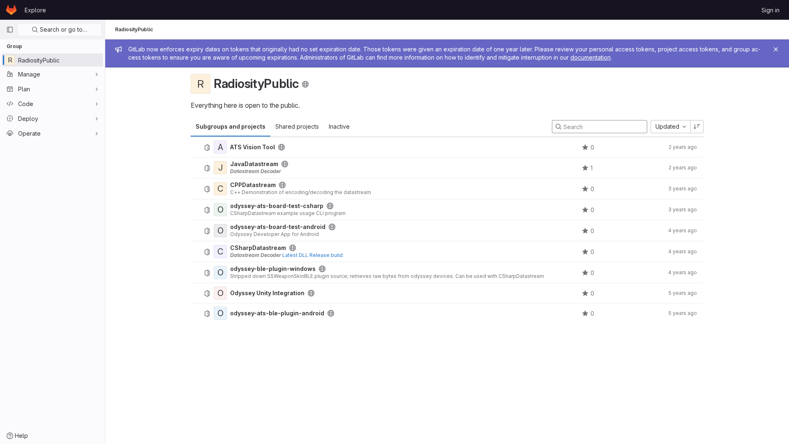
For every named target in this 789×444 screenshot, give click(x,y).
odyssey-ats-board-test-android (277, 227)
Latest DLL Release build (312, 255)
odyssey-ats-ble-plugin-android (277, 313)
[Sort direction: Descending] (697, 126)
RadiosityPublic (134, 29)
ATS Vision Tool (252, 147)
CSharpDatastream (258, 248)
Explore (35, 10)
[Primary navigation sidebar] (9, 29)
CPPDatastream (253, 185)
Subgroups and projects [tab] (230, 126)
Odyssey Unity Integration (267, 293)
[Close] (776, 49)
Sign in (770, 10)
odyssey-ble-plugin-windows (273, 269)
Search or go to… (62, 29)
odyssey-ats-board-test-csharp (276, 206)
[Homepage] (11, 9)
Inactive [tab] (339, 126)
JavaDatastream (254, 164)
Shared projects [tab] (297, 126)
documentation (590, 57)
